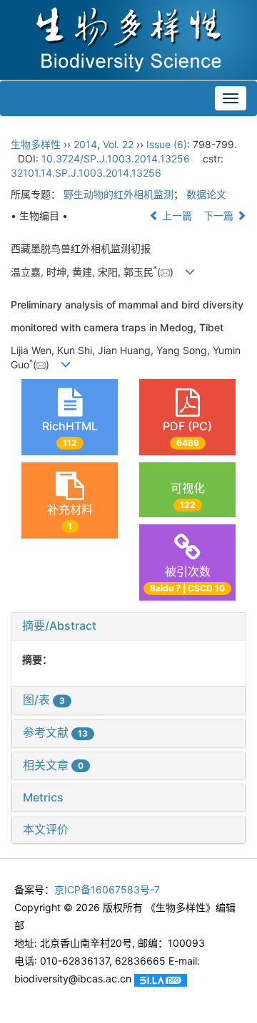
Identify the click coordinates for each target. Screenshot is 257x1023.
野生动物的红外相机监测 (118, 194)
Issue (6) (166, 144)
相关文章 (53, 765)
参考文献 (55, 732)
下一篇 (219, 215)
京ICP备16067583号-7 (107, 889)
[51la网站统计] (160, 978)
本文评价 (46, 829)
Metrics (43, 797)
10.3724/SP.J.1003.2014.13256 (115, 158)
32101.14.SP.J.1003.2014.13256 (86, 173)
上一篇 (175, 215)
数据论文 (206, 194)
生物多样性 (36, 144)
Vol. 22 (118, 144)
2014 (85, 144)
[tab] (128, 626)
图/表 (44, 699)
